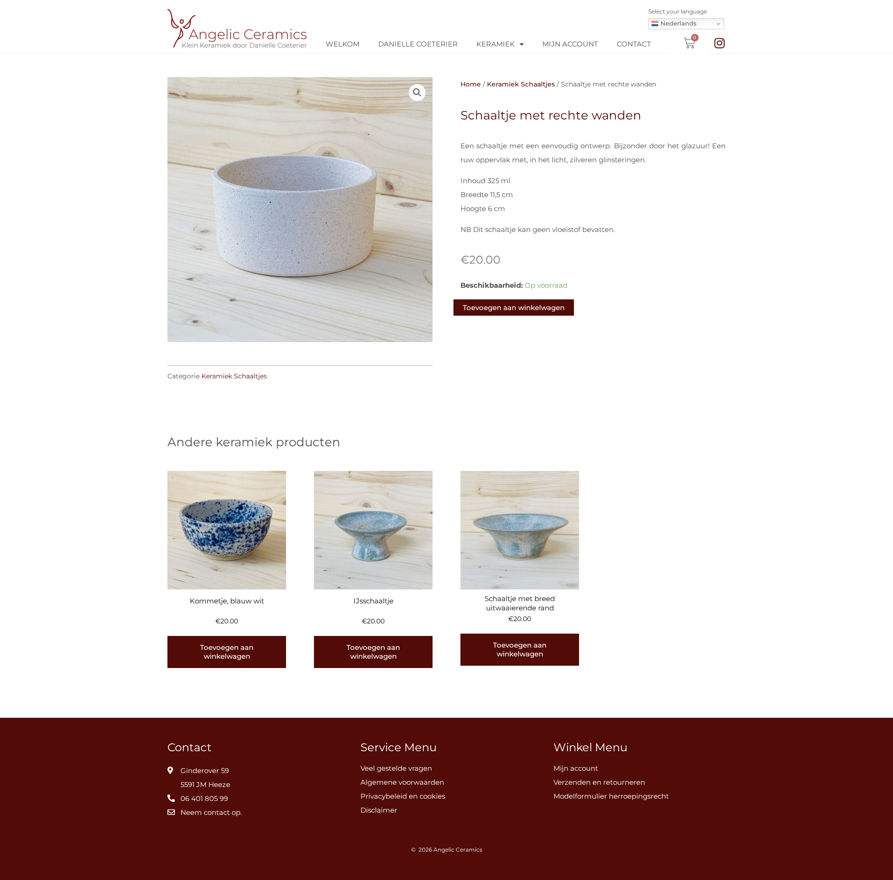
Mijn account (570, 44)
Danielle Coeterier (418, 44)
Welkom (343, 44)
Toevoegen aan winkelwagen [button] (226, 652)
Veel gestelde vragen (396, 768)
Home (470, 84)
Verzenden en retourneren (599, 782)
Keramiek (495, 44)
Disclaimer (378, 810)
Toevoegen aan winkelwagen (514, 307)
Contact (634, 44)
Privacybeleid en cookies (402, 796)
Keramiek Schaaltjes (234, 376)
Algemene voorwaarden (402, 782)
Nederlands (678, 23)
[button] (417, 92)
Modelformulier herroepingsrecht (611, 796)
